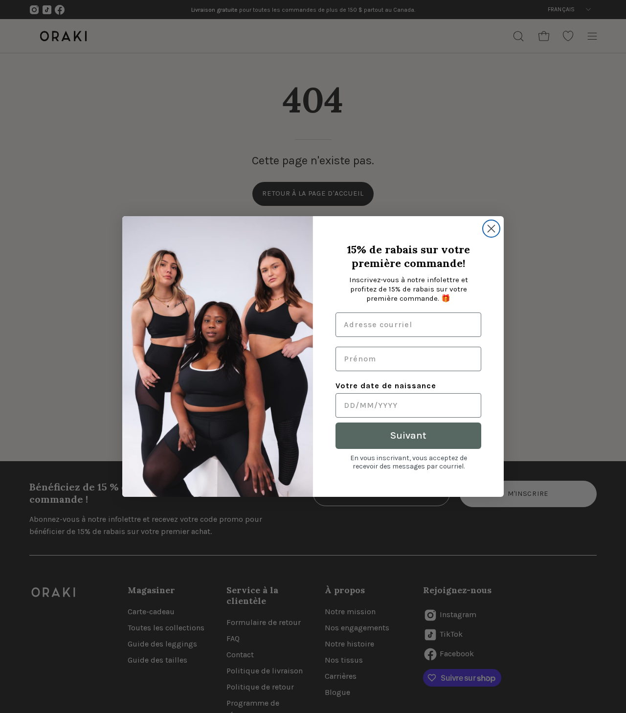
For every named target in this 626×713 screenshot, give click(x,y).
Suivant (408, 435)
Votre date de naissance (385, 385)
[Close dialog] (491, 228)
